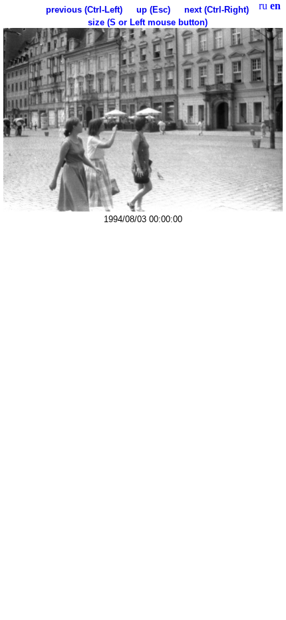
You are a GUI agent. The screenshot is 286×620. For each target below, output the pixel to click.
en (275, 5)
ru (263, 5)
